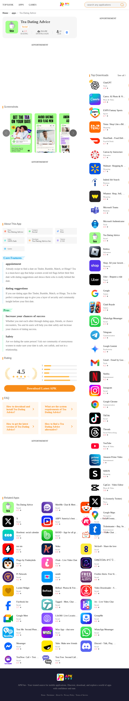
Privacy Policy (69, 695)
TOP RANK (8, 4)
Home (5, 13)
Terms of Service (82, 695)
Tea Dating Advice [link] (28, 13)
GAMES (32, 4)
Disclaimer (50, 695)
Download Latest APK (41, 388)
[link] (5, 13)
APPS (21, 4)
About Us (59, 695)
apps (14, 13)
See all (121, 75)
